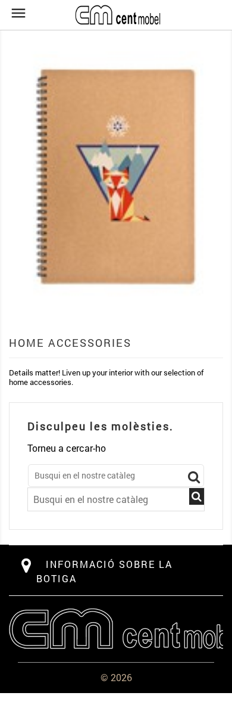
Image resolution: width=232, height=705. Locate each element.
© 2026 (116, 677)
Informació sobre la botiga (104, 571)
